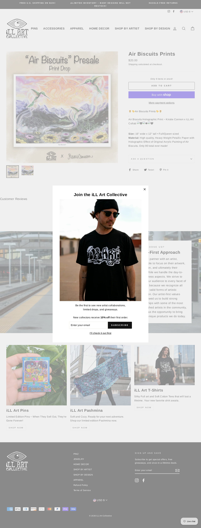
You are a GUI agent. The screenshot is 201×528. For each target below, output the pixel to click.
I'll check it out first (100, 333)
